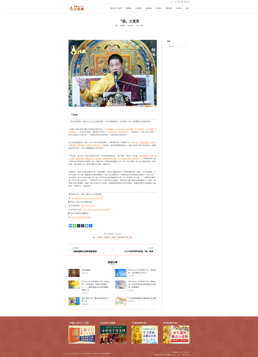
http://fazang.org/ (88, 205)
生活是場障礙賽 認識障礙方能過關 (142, 298)
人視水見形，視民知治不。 (118, 132)
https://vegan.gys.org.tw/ (81, 217)
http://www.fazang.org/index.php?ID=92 (87, 198)
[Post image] (74, 273)
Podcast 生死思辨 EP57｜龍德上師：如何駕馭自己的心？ (142, 271)
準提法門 (114, 237)
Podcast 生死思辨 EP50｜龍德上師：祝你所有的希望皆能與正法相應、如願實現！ (142, 284)
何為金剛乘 (86, 270)
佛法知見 (110, 234)
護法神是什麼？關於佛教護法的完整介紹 (95, 299)
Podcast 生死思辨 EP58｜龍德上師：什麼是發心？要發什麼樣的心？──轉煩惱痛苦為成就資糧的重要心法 (96, 285)
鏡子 (131, 237)
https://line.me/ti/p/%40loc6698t (96, 209)
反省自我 (100, 237)
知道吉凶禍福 (121, 237)
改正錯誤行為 (107, 237)
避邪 (127, 237)
